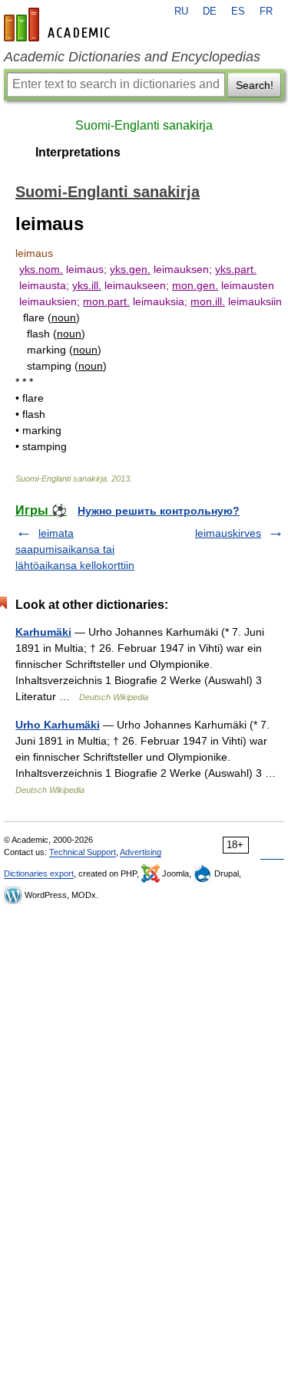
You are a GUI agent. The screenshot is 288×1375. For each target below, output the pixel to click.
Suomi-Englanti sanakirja (144, 125)
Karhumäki (43, 632)
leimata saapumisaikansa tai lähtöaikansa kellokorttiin (74, 549)
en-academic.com (59, 24)
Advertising (140, 852)
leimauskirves (228, 533)
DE (210, 11)
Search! (254, 85)
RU (181, 11)
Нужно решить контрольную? (159, 511)
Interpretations (78, 152)
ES (238, 11)
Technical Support (82, 852)
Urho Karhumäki (57, 725)
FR (266, 11)
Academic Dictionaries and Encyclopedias (132, 56)
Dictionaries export (39, 873)
